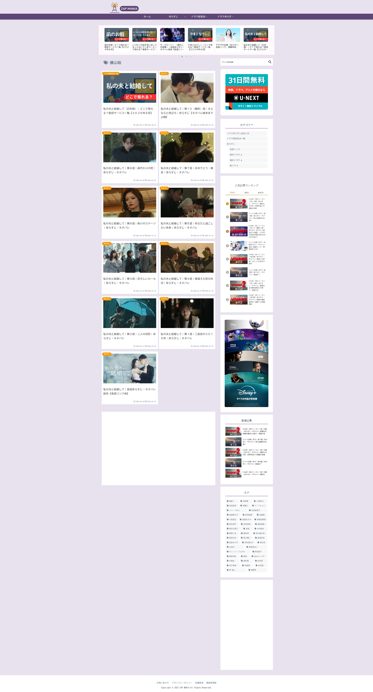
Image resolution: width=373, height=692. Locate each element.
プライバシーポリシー (182, 683)
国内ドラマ (236, 155)
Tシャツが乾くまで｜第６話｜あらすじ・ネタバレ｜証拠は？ (257, 272)
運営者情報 (211, 683)
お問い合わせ (163, 683)
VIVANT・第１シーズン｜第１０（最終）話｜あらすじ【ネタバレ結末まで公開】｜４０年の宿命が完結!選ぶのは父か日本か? (257, 231)
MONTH (260, 193)
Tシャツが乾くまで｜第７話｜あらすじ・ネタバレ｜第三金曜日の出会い (257, 217)
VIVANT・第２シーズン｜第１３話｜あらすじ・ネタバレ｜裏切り (255, 473)
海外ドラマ (236, 160)
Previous (101, 40)
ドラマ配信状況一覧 (236, 139)
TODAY (232, 193)
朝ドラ (234, 166)
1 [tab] (182, 56)
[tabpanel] (117, 39)
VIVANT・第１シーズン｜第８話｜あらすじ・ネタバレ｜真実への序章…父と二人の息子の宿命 (257, 259)
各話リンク (235, 149)
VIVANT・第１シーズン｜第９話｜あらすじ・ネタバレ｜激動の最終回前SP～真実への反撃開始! (257, 299)
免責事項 (199, 683)
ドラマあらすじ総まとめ (238, 133)
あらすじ (231, 144)
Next (272, 40)
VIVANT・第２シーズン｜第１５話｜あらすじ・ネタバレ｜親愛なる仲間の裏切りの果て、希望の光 (257, 285)
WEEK (247, 193)
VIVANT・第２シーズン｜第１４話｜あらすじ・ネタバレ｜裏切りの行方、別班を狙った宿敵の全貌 (257, 203)
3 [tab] (190, 56)
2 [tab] (186, 56)
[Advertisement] (158, 448)
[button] (269, 62)
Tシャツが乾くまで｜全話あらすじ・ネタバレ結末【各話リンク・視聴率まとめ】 (257, 245)
